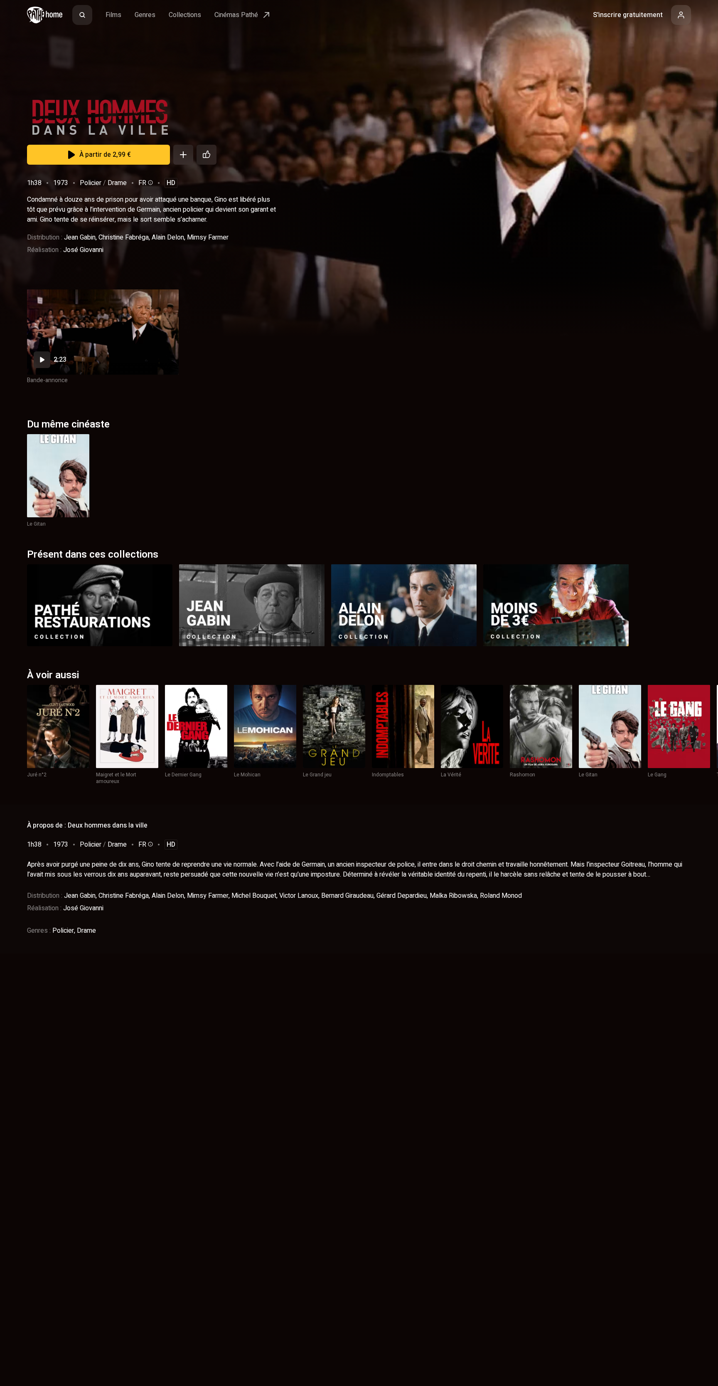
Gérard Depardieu (401, 896)
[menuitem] (82, 15)
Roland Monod (501, 896)
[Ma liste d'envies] (183, 155)
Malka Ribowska (453, 896)
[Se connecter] (681, 15)
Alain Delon (168, 237)
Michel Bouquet (253, 896)
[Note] (206, 155)
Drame (117, 183)
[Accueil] (44, 15)
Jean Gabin (80, 237)
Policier (90, 183)
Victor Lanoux (298, 896)
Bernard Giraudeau (347, 896)
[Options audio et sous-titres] (149, 182)
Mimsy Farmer (208, 237)
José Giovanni (83, 250)
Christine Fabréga (123, 237)
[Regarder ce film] (103, 332)
